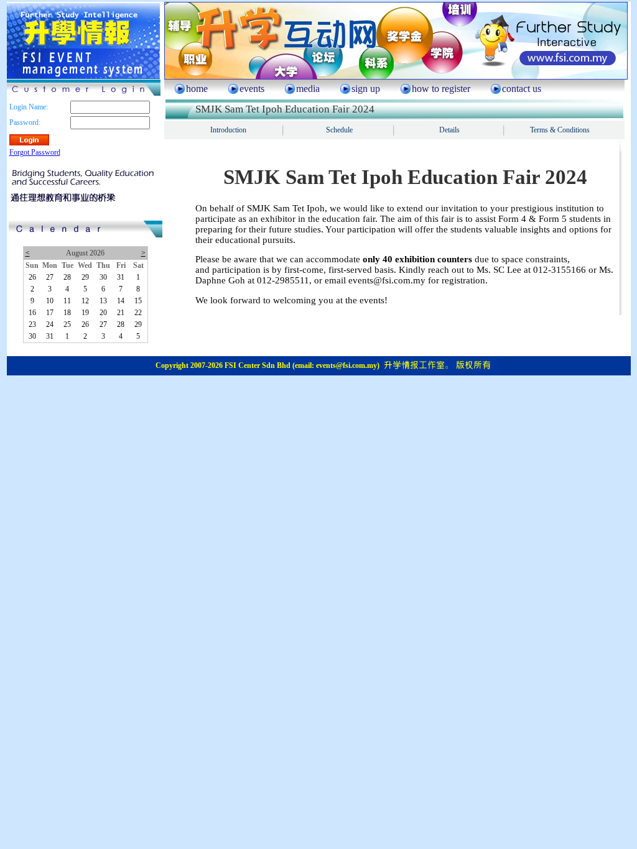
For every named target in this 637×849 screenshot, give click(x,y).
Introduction (228, 130)
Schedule (339, 130)
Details (449, 130)
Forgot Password (34, 152)
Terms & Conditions (560, 130)
